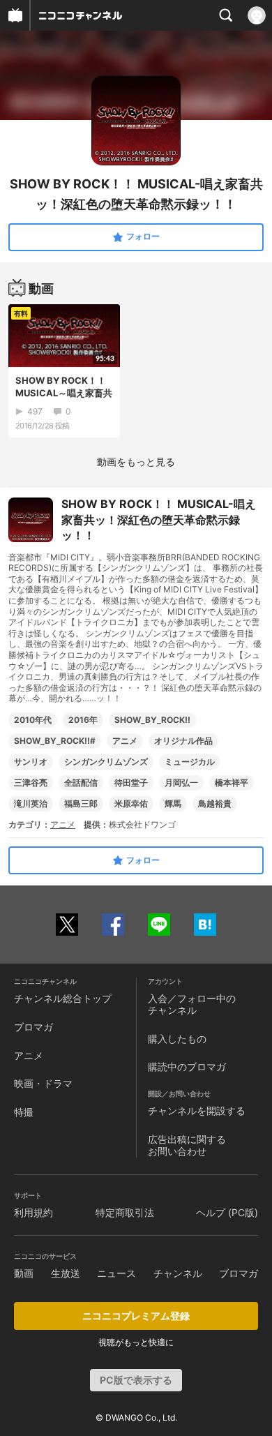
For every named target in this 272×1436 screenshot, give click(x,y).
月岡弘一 (181, 782)
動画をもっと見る (136, 462)
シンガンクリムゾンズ (106, 761)
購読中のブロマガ (187, 1066)
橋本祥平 (231, 782)
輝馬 (173, 803)
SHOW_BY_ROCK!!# (55, 740)
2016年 (83, 720)
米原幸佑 (131, 803)
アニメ (124, 740)
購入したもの (177, 1039)
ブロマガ (33, 1027)
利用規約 (33, 1212)
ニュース (116, 1273)
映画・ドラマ (43, 1083)
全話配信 (81, 782)
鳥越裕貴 (215, 803)
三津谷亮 (30, 782)
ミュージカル (190, 761)
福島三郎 (81, 803)
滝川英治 (30, 803)
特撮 (23, 1112)
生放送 (65, 1273)
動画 (23, 1273)
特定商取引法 (125, 1212)
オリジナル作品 (183, 740)
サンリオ (30, 761)
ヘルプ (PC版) (227, 1212)
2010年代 (33, 720)
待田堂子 (131, 782)
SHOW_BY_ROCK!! (152, 720)
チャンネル (177, 1273)
